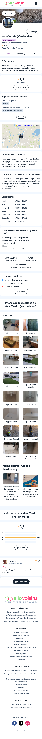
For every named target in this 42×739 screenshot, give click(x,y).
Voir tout (21, 117)
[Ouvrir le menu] (36, 3)
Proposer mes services (21, 644)
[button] (21, 136)
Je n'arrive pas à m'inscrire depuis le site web (21, 618)
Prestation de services (21, 693)
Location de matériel (21, 690)
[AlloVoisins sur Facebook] (14, 723)
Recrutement (21, 660)
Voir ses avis (21, 87)
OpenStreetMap (28, 125)
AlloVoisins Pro (21, 638)
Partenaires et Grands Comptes (21, 657)
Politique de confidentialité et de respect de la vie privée (21, 675)
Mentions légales (21, 684)
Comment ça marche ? (21, 635)
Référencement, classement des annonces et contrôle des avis (21, 680)
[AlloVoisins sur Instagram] (27, 723)
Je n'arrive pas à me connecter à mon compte (21, 615)
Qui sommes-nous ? (21, 632)
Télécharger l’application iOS (21, 704)
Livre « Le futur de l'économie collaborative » (21, 647)
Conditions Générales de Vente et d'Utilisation (21, 671)
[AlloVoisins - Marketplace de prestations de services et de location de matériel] (14, 5)
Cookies (21, 687)
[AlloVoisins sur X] (21, 723)
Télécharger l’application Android (21, 707)
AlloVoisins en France (21, 650)
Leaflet (19, 125)
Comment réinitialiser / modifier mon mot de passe (21, 621)
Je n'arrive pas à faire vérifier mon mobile (21, 612)
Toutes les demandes (21, 641)
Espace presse (21, 654)
